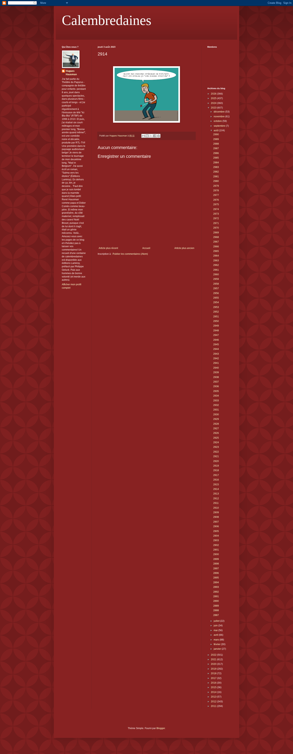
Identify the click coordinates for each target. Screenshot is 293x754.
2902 (216, 545)
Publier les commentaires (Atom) (130, 254)
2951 (216, 316)
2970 (216, 227)
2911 (216, 503)
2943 (216, 353)
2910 (216, 507)
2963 (216, 260)
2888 (216, 610)
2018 (214, 673)
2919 (216, 465)
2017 (214, 678)
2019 (214, 668)
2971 (216, 223)
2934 (216, 395)
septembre (220, 125)
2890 (216, 601)
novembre (219, 116)
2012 (214, 701)
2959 (216, 279)
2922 (216, 451)
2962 (216, 265)
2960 (216, 274)
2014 (214, 692)
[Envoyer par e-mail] (143, 136)
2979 (216, 186)
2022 (214, 654)
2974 (216, 209)
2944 (216, 349)
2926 (216, 433)
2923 (216, 447)
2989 (216, 139)
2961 (216, 269)
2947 (216, 335)
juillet (217, 621)
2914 (216, 489)
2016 (214, 682)
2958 (216, 283)
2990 (216, 134)
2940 (216, 367)
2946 (216, 340)
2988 (216, 143)
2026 (214, 93)
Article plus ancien (184, 248)
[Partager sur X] (151, 136)
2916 (216, 479)
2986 (216, 153)
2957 (216, 288)
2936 (216, 386)
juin (216, 625)
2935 (216, 391)
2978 (216, 190)
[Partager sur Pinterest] (158, 136)
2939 (216, 372)
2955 (216, 297)
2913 (216, 493)
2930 (216, 414)
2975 (216, 204)
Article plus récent (108, 248)
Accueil (146, 248)
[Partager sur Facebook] (155, 136)
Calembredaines (106, 20)
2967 (216, 241)
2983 (216, 167)
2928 (216, 423)
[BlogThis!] (147, 136)
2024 (214, 103)
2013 (214, 696)
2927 (216, 428)
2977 (216, 195)
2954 (216, 302)
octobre (218, 121)
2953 (216, 307)
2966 (216, 246)
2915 (216, 484)
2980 (216, 181)
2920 (216, 461)
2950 (216, 321)
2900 (216, 554)
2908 (216, 517)
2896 (216, 573)
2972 (216, 218)
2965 (216, 251)
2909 (216, 512)
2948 (216, 330)
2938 (216, 377)
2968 (216, 237)
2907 (216, 521)
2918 (216, 470)
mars (217, 639)
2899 (216, 559)
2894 (216, 582)
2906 (216, 526)
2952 (216, 311)
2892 (216, 591)
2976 (216, 199)
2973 (216, 213)
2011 (214, 706)
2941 (216, 363)
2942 (216, 358)
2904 (216, 535)
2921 (216, 456)
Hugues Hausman (71, 73)
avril (216, 635)
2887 (216, 615)
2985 (216, 157)
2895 (216, 577)
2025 (214, 98)
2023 (214, 107)
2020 (214, 664)
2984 (216, 162)
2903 (216, 540)
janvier (218, 648)
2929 (216, 419)
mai (216, 630)
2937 (216, 381)
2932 (216, 405)
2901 (216, 549)
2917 (216, 475)
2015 (214, 687)
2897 (216, 568)
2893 (216, 587)
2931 (216, 409)
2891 (216, 596)
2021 (214, 659)
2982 (216, 171)
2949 (216, 325)
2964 (216, 255)
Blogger (160, 728)
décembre (219, 111)
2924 (216, 442)
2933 (216, 400)
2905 (216, 531)
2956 (216, 293)
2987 (216, 148)
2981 (216, 176)
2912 (216, 498)
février (217, 644)
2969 (216, 232)
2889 (216, 605)
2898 (216, 563)
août (216, 130)
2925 (216, 437)
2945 (216, 344)
